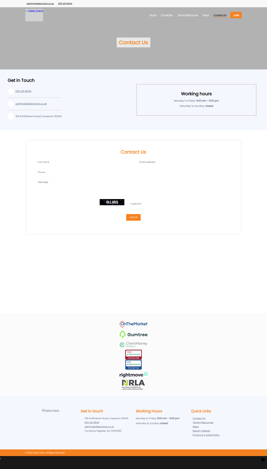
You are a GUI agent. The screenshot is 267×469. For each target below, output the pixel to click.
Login (236, 15)
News (206, 15)
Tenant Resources (187, 15)
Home (153, 15)
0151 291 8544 (65, 3)
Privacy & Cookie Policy (206, 435)
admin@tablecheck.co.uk (40, 3)
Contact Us (220, 15)
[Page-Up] (263, 459)
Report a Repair (201, 430)
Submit (133, 217)
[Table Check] (34, 15)
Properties (167, 15)
